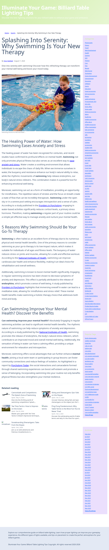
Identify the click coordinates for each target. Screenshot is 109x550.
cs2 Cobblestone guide (91, 394)
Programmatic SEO (90, 102)
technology (88, 137)
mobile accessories (90, 119)
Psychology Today (20, 365)
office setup (88, 250)
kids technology (89, 130)
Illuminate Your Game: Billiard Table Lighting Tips (45, 10)
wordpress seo (89, 361)
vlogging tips (88, 240)
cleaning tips (88, 212)
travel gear (88, 168)
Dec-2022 (88, 460)
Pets (86, 66)
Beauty (87, 68)
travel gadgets (89, 171)
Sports (13, 33)
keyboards (88, 291)
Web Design (88, 71)
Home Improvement (91, 76)
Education (88, 89)
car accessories (89, 132)
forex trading (89, 364)
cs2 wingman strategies (92, 384)
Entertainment (89, 79)
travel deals (88, 405)
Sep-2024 (88, 462)
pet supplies (88, 219)
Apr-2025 (87, 503)
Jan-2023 (87, 439)
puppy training (89, 379)
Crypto (87, 260)
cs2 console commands (92, 356)
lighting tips (88, 199)
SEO (86, 58)
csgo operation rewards (92, 377)
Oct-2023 (87, 475)
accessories (88, 145)
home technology (90, 270)
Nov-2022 (88, 495)
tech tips (87, 196)
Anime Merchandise (91, 206)
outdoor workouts (90, 341)
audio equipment (90, 209)
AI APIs (87, 189)
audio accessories (90, 227)
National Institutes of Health (32, 257)
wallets (87, 281)
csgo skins (88, 351)
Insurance (88, 81)
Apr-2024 (87, 465)
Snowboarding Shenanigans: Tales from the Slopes (25, 423)
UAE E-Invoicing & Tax (91, 204)
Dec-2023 (88, 455)
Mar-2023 (88, 490)
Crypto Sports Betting (91, 296)
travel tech (88, 278)
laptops (87, 252)
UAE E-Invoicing (89, 178)
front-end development (92, 389)
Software (87, 84)
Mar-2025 (88, 506)
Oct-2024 (87, 442)
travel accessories (90, 91)
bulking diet (88, 348)
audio (86, 242)
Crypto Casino (89, 293)
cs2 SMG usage (89, 387)
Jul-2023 (87, 472)
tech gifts (87, 160)
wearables (88, 173)
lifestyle (87, 217)
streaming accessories (91, 153)
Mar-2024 (88, 493)
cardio (87, 397)
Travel (87, 48)
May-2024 (88, 485)
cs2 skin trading (89, 359)
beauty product (89, 410)
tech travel (88, 237)
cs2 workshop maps (91, 392)
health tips (88, 117)
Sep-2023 (88, 470)
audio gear (88, 186)
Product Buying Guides (91, 306)
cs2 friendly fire (89, 400)
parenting (88, 229)
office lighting (89, 288)
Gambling (88, 140)
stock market (89, 371)
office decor (88, 122)
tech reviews (88, 224)
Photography (89, 43)
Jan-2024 (87, 478)
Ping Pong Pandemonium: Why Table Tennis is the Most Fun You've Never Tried (66, 408)
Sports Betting (89, 301)
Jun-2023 (87, 444)
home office (88, 107)
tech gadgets (89, 158)
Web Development (90, 50)
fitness (87, 96)
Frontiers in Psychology (50, 205)
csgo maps (88, 366)
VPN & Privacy (89, 319)
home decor (88, 222)
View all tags (89, 415)
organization (88, 273)
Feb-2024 (87, 434)
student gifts (88, 148)
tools (86, 235)
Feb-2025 (87, 501)
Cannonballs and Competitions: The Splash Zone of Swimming (24, 393)
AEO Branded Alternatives (92, 304)
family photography (90, 338)
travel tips (88, 268)
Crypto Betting (89, 311)
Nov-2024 (88, 452)
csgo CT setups (89, 407)
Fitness (87, 45)
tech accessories (90, 94)
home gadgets (89, 247)
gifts (86, 135)
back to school (89, 183)
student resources (90, 125)
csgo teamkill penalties (91, 374)
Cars (86, 63)
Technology (88, 73)
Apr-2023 (87, 480)
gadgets (87, 142)
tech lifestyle (88, 283)
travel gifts (88, 165)
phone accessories (90, 112)
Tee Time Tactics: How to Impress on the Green (24, 407)
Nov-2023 (88, 488)
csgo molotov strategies (92, 402)
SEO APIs (87, 104)
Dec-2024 (88, 498)
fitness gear (88, 232)
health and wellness (91, 201)
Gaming (87, 55)
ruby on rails (88, 346)
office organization (90, 127)
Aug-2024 (88, 483)
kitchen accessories (91, 258)
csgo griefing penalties (91, 412)
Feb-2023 (87, 457)
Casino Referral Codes (91, 316)
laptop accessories (90, 150)
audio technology (90, 99)
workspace (88, 176)
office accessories (90, 245)
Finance (87, 61)
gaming (87, 191)
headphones (88, 275)
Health (87, 53)
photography (89, 181)
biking (86, 114)
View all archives (90, 511)
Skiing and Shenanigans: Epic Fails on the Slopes (65, 393)
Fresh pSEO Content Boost (92, 309)
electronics (88, 286)
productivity (88, 155)
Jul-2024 (87, 437)
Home (7, 33)
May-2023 (88, 467)
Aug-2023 (88, 447)
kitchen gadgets (89, 255)
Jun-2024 (87, 449)
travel (86, 163)
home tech (88, 299)
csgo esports (89, 382)
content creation (90, 265)
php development (90, 354)
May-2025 (88, 508)
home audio (88, 109)
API (86, 314)
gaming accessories (91, 214)
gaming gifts (88, 194)
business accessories (91, 263)
